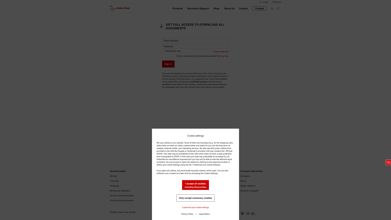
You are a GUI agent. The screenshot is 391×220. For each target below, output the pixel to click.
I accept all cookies (195, 185)
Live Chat (388, 162)
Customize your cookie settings (195, 207)
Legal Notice (204, 214)
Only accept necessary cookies (195, 198)
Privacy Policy (187, 214)
